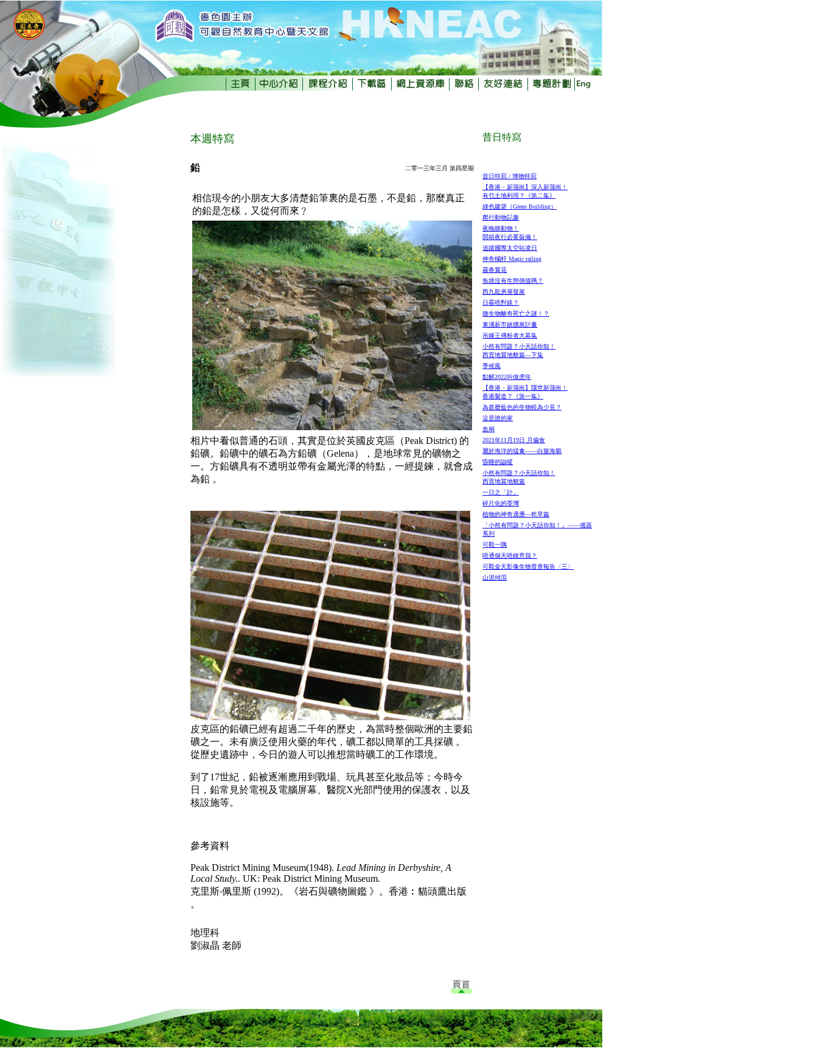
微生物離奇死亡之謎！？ (515, 313)
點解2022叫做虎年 (506, 376)
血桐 (488, 429)
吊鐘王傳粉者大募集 (509, 335)
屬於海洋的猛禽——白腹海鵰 (522, 451)
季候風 (491, 365)
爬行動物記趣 (500, 217)
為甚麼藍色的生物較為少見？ (522, 407)
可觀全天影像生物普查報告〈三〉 (528, 566)
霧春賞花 (494, 269)
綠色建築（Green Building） (519, 206)
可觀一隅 (494, 544)
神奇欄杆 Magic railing (511, 258)
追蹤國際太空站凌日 (509, 247)
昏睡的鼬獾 (497, 462)
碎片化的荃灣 (500, 503)
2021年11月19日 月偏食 (513, 440)
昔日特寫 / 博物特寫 (509, 176)
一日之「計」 (500, 492)
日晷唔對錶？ (500, 302)
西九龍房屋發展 (503, 291)
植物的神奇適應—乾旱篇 (515, 514)
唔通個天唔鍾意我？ (509, 555)
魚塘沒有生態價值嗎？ (512, 280)
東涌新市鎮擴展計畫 (509, 324)
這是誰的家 (497, 418)
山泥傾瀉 (494, 577)
